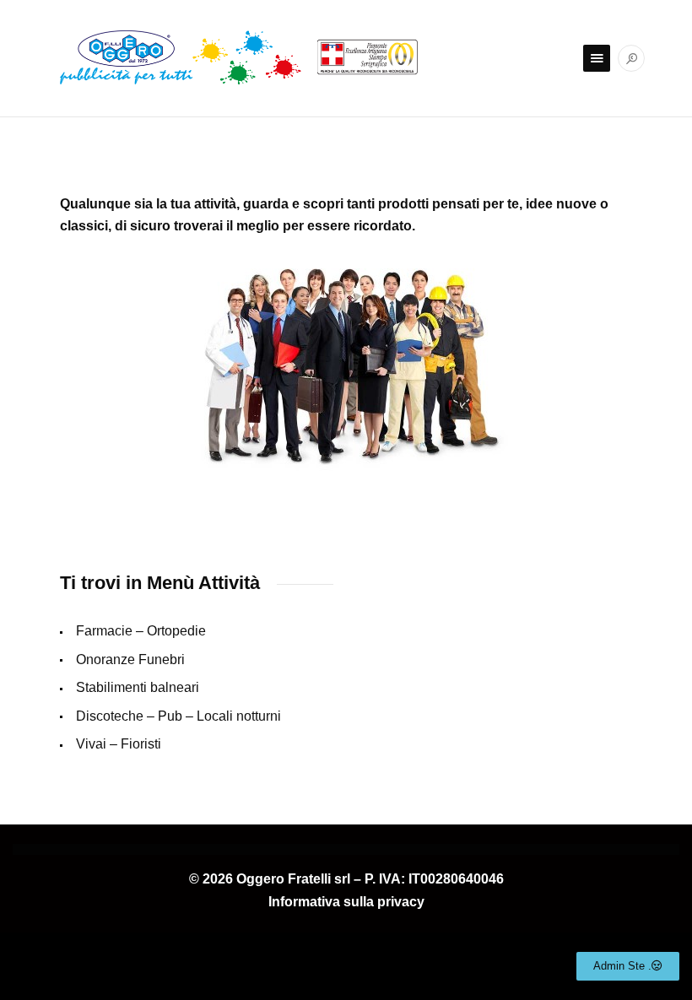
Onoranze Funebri (130, 659)
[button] (627, 966)
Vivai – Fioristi (118, 744)
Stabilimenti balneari (137, 687)
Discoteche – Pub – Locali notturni (178, 716)
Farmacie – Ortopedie (141, 631)
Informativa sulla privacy (346, 902)
